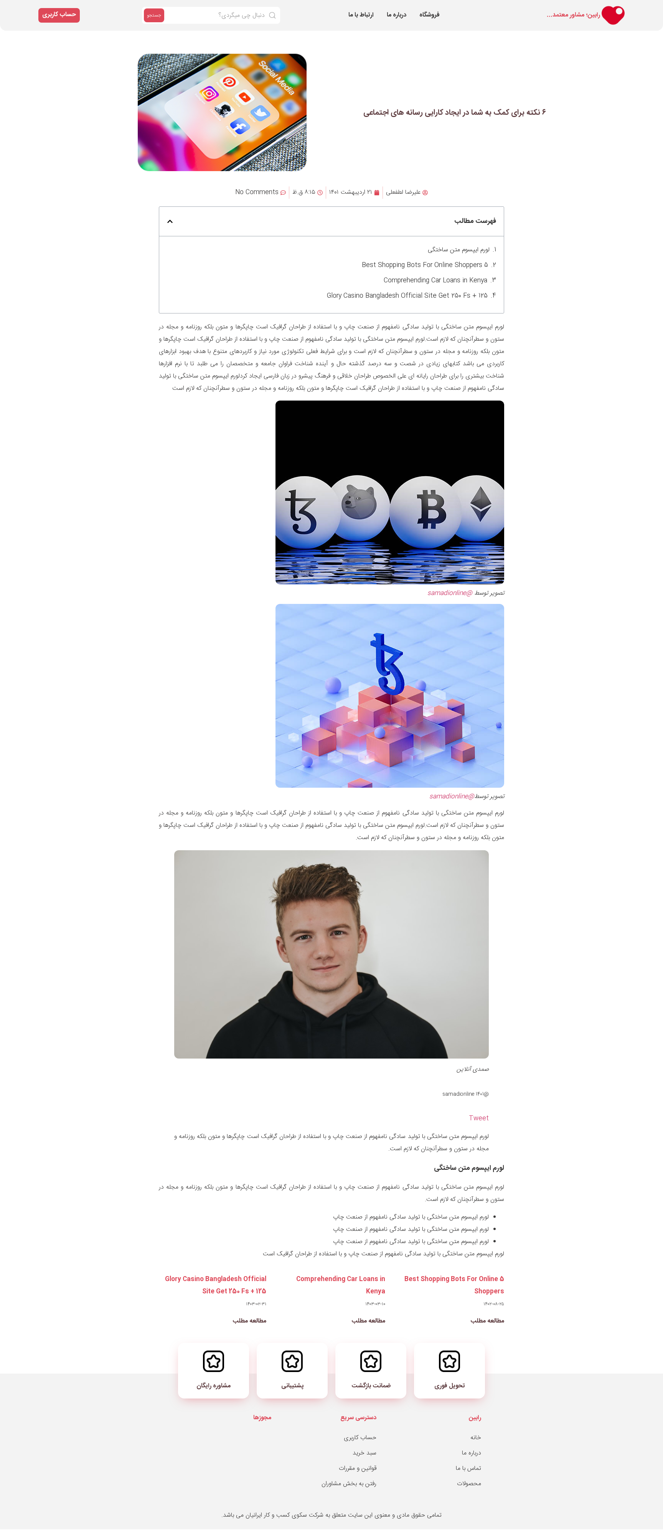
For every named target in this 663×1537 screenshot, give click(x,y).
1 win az (520, 8)
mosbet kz (544, 8)
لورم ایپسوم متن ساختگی (459, 250)
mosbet (504, 8)
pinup (551, 8)
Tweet (479, 1118)
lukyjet (542, 9)
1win (570, 8)
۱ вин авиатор (539, 9)
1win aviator (554, 8)
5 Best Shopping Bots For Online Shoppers (425, 265)
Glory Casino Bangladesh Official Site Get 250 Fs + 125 (407, 296)
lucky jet (527, 8)
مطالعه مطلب (487, 1321)
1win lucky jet (472, 8)
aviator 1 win (507, 8)
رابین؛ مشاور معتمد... (573, 15)
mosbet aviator (533, 9)
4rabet (528, 9)
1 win (500, 8)
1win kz (477, 8)
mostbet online (494, 8)
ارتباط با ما (361, 15)
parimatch (514, 8)
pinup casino (555, 9)
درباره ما (396, 15)
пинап (479, 8)
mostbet (490, 8)
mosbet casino (482, 8)
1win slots (565, 9)
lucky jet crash (575, 9)
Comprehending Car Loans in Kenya (435, 280)
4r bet (502, 8)
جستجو (154, 15)
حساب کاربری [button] (59, 15)
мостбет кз (510, 8)
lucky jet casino (546, 9)
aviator (569, 8)
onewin (517, 8)
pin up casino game (539, 8)
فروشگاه (429, 15)
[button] (170, 221)
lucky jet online (562, 8)
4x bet (475, 8)
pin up (572, 8)
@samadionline (449, 593)
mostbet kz (551, 9)
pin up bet (487, 8)
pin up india (523, 8)
